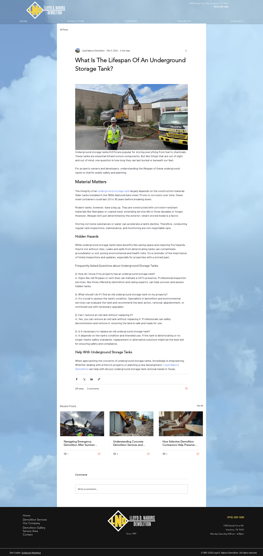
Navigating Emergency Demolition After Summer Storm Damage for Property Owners (80, 443)
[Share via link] (99, 379)
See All (200, 405)
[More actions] (186, 50)
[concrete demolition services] (132, 423)
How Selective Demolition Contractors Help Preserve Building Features (179, 443)
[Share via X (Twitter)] (84, 379)
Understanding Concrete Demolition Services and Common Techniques (128, 443)
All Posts (64, 29)
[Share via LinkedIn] (91, 379)
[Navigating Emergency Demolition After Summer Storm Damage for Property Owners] (82, 423)
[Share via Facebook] (76, 379)
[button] (76, 21)
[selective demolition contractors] (181, 423)
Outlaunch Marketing (31, 552)
